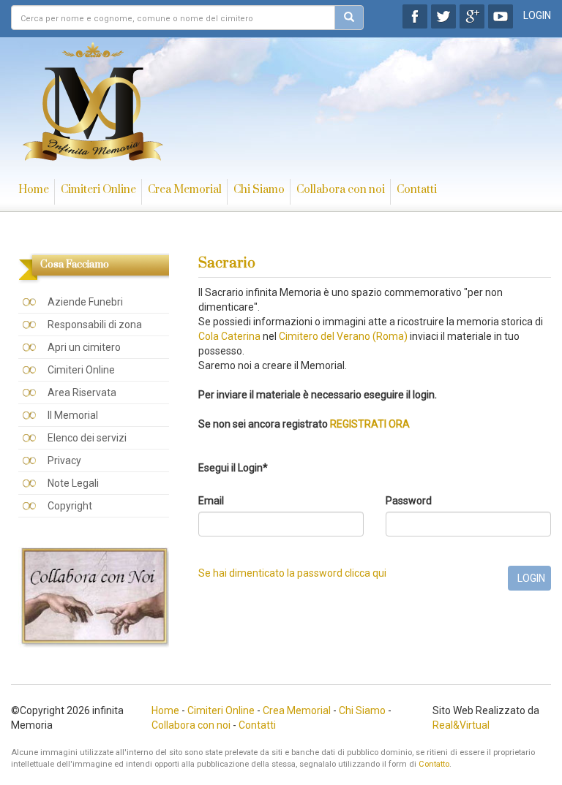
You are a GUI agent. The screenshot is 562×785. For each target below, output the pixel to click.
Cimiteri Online (98, 190)
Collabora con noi (340, 190)
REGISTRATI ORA (370, 424)
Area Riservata (82, 392)
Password (409, 501)
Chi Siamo (259, 190)
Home (33, 190)
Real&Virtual (461, 725)
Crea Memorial (185, 190)
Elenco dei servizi (87, 438)
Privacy (64, 460)
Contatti (417, 190)
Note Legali (73, 483)
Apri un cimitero (84, 347)
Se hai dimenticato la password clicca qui (292, 573)
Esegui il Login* (233, 468)
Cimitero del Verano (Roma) (343, 336)
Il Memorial (73, 415)
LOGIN (537, 15)
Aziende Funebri (85, 302)
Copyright (70, 506)
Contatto (434, 764)
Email (211, 501)
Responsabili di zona (95, 324)
